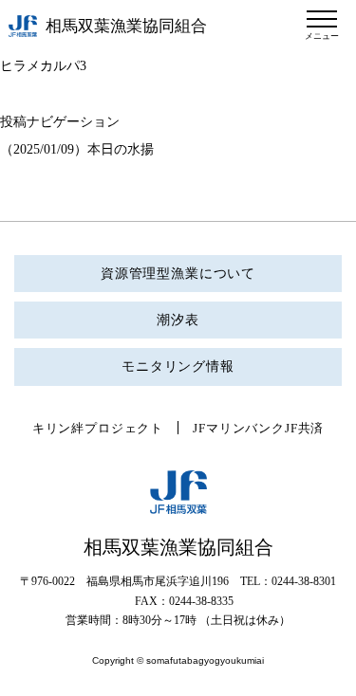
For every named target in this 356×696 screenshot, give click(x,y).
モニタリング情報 (178, 366)
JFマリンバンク (239, 428)
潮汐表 (178, 320)
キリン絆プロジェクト (97, 428)
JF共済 (304, 428)
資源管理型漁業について (178, 273)
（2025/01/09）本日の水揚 (77, 149)
